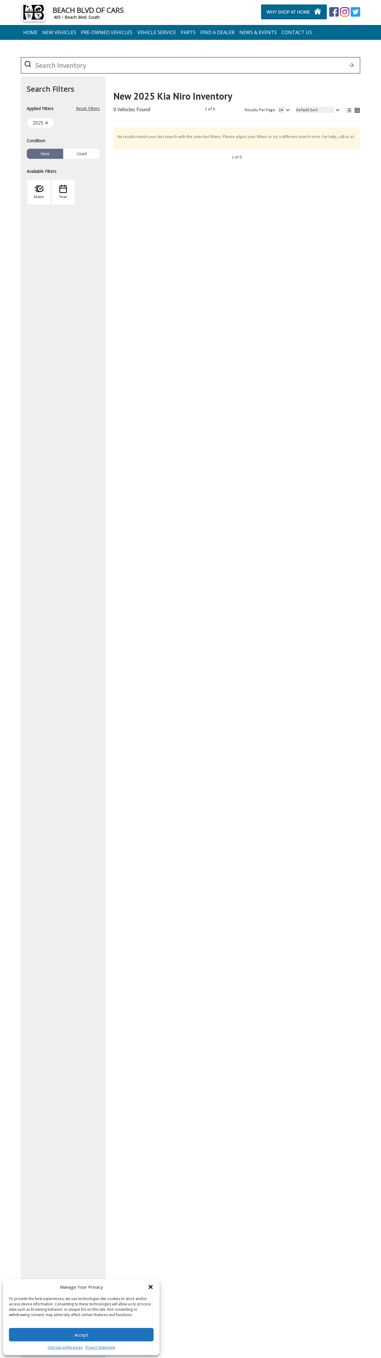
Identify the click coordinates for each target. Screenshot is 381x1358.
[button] (151, 1287)
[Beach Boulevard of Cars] (277, 12)
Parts (188, 32)
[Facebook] (334, 12)
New (44, 153)
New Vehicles (59, 32)
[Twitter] (344, 12)
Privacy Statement (100, 1347)
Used (82, 153)
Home (30, 32)
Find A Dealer (217, 32)
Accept (81, 1335)
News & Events (258, 32)
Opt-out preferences (65, 1347)
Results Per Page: (260, 110)
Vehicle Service (156, 32)
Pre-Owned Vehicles (106, 32)
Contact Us (297, 32)
